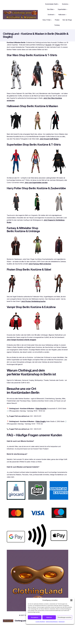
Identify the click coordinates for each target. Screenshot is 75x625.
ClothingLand (20, 621)
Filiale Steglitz (41, 421)
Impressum (62, 621)
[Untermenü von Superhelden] (66, 9)
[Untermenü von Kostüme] (68, 4)
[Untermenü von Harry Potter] (51, 19)
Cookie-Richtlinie (40, 621)
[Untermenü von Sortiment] (54, 14)
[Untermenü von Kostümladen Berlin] (58, 4)
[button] (71, 600)
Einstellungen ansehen (64, 617)
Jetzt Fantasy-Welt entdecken (40, 264)
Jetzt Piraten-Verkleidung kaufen (33, 301)
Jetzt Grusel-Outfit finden (49, 139)
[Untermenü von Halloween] (66, 14)
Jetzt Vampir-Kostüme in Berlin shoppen (21, 340)
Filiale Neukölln (41, 408)
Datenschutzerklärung (52, 621)
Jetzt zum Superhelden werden (36, 182)
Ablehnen (49, 617)
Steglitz (57, 45)
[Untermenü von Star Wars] (54, 9)
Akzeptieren (34, 617)
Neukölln (48, 45)
